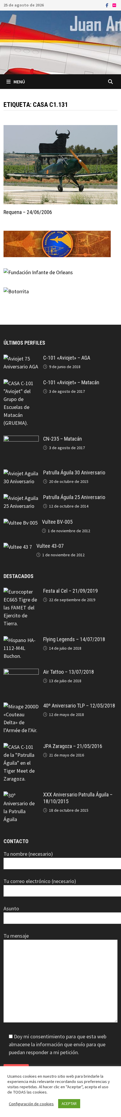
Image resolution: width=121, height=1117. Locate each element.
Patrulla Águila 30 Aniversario (74, 472)
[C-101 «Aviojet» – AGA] (21, 358)
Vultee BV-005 (57, 522)
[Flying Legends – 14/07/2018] (21, 640)
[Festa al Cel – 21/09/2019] (21, 591)
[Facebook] (107, 4)
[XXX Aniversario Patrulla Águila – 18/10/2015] (21, 795)
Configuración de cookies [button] (31, 1103)
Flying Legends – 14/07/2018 (74, 639)
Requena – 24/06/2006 (28, 212)
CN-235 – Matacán (62, 439)
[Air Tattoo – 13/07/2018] (21, 672)
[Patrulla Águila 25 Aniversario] (21, 498)
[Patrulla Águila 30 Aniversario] (21, 473)
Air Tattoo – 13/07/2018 (68, 672)
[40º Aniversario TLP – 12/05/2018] (21, 706)
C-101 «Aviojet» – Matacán (71, 382)
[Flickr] (114, 4)
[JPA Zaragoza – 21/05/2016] (21, 747)
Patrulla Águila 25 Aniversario (74, 497)
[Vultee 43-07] (18, 546)
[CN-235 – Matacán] (21, 439)
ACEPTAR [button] (69, 1103)
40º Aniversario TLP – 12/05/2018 (79, 705)
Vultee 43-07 (50, 546)
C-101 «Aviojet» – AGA (66, 358)
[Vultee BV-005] (21, 522)
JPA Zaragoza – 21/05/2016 (72, 746)
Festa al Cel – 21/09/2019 (70, 591)
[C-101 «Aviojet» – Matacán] (21, 383)
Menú (19, 82)
